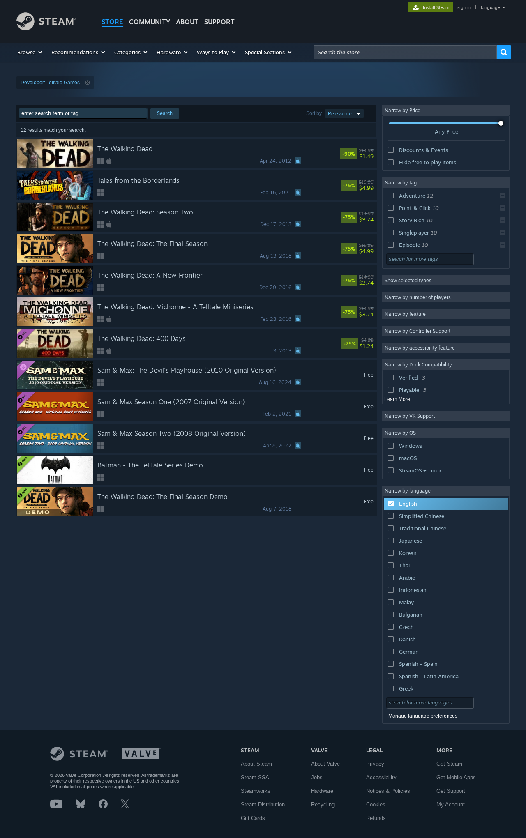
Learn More (397, 399)
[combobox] (405, 52)
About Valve (325, 764)
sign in (464, 7)
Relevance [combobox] (340, 114)
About (187, 22)
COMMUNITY (149, 22)
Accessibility (381, 777)
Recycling (323, 804)
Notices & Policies (388, 791)
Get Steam (449, 764)
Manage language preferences (422, 716)
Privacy (375, 764)
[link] (370, 153)
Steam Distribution (263, 804)
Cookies (375, 804)
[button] (30, 52)
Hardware (322, 791)
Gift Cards (253, 818)
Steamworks (255, 791)
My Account (450, 804)
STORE (112, 22)
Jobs (317, 777)
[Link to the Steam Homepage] (46, 28)
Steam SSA (255, 777)
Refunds (376, 818)
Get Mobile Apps (456, 777)
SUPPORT (219, 22)
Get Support (450, 791)
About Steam (256, 764)
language (490, 7)
